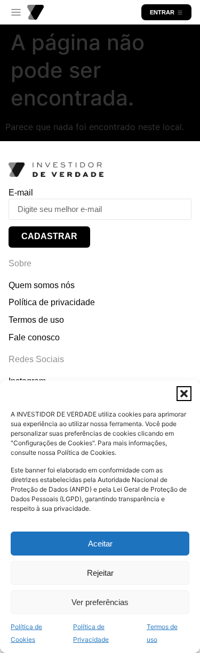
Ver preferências (100, 602)
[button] (184, 393)
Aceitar (100, 543)
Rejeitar (100, 572)
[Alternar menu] (16, 12)
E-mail (21, 192)
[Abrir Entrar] (180, 12)
